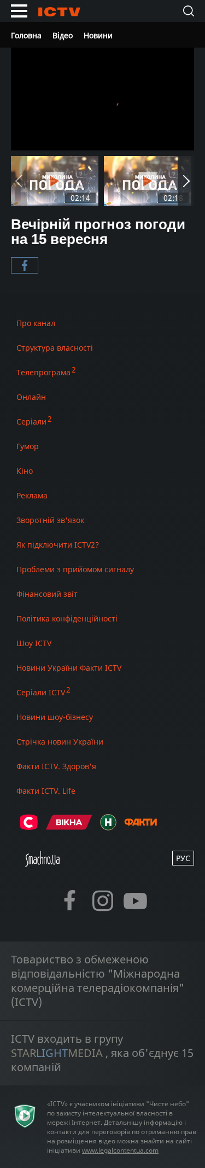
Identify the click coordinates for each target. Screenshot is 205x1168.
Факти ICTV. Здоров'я (56, 766)
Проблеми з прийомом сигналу (75, 569)
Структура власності (54, 347)
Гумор (27, 446)
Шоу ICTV (33, 643)
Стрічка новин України (59, 741)
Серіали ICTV (40, 692)
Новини (98, 35)
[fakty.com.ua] (140, 827)
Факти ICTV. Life (45, 791)
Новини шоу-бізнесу (54, 717)
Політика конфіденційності (67, 618)
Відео (62, 35)
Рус (183, 858)
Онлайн (31, 397)
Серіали (31, 421)
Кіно (24, 471)
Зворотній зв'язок (50, 520)
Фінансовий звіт (47, 594)
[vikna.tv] (69, 827)
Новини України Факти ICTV (68, 668)
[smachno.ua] (42, 863)
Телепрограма (43, 372)
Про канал (35, 323)
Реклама (32, 495)
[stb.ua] (28, 827)
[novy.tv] (108, 827)
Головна (26, 35)
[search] (188, 10)
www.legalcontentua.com (120, 1150)
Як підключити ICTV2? (57, 544)
